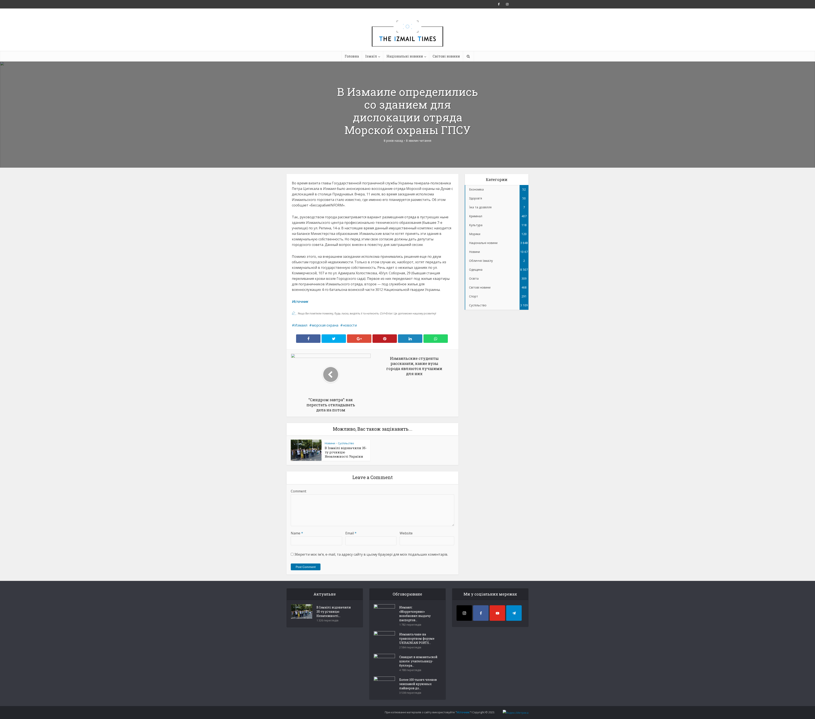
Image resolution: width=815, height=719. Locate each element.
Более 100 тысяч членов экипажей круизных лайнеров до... (418, 684)
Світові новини (446, 56)
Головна (352, 56)
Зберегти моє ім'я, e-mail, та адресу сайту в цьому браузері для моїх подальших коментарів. (371, 554)
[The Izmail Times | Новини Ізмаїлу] (407, 38)
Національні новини (404, 56)
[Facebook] (481, 613)
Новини (330, 443)
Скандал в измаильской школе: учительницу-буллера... (418, 661)
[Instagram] (464, 613)
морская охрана (325, 325)
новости (350, 325)
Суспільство (346, 443)
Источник (300, 301)
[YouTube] (497, 613)
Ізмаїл (371, 56)
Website (406, 533)
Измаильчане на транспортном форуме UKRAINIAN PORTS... (416, 638)
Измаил (300, 325)
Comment (298, 491)
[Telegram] (514, 613)
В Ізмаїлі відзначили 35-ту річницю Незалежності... (333, 611)
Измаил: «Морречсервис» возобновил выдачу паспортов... (415, 613)
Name (297, 533)
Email (351, 533)
